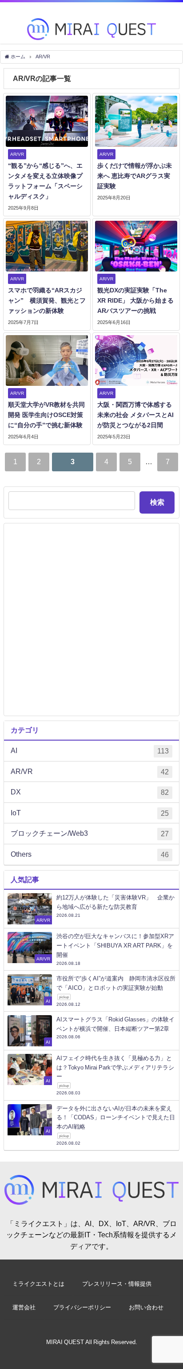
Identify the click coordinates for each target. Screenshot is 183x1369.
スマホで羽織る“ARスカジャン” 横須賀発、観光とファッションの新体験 (47, 300)
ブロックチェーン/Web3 (90, 833)
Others (90, 854)
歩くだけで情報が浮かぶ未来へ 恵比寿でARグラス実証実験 (134, 175)
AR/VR (90, 771)
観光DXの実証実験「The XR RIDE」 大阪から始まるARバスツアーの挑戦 (135, 300)
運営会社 (24, 1307)
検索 (157, 502)
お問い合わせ (146, 1307)
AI (90, 750)
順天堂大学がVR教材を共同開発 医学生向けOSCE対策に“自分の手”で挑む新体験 (46, 414)
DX (90, 792)
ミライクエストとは (38, 1284)
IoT (90, 813)
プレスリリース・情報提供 (116, 1284)
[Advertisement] (91, 619)
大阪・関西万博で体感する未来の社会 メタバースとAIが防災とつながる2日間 (135, 414)
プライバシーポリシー (82, 1307)
